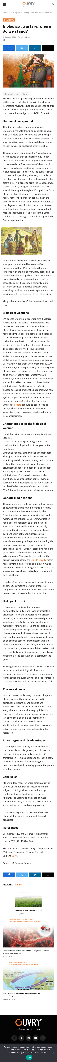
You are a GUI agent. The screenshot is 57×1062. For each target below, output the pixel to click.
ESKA (15, 856)
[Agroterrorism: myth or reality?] (28, 899)
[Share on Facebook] (9, 48)
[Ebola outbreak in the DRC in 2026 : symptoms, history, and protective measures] (28, 933)
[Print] (4, 40)
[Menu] (4, 4)
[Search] (52, 4)
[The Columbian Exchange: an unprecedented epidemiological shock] (28, 975)
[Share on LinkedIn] (35, 48)
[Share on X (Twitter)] (22, 48)
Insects (17, 405)
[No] (53, 1052)
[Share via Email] (48, 48)
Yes (29, 1057)
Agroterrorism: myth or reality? (28, 910)
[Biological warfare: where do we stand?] (28, 71)
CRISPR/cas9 (38, 560)
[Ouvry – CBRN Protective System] (28, 4)
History (25, 94)
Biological (9, 20)
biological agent (11, 94)
